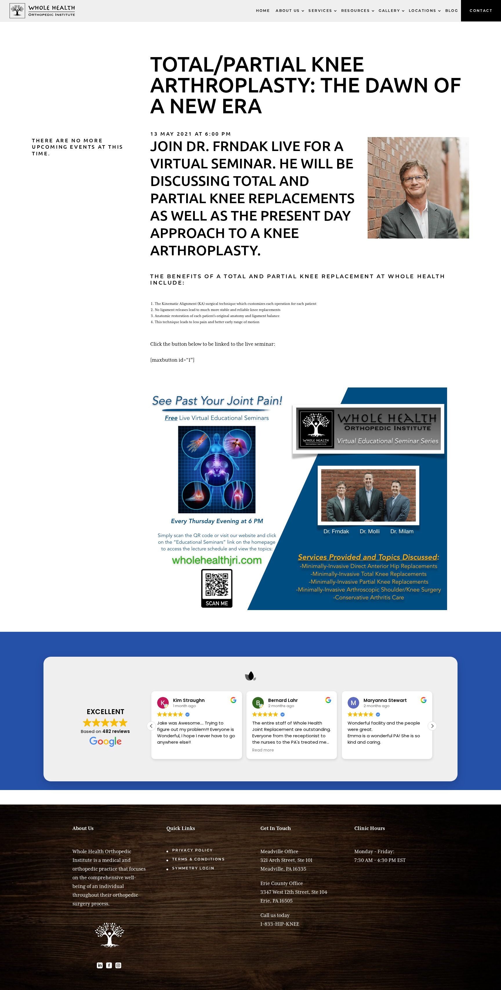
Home (263, 10)
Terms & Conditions (198, 859)
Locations (423, 10)
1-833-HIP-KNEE (279, 924)
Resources (355, 10)
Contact (481, 10)
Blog (451, 10)
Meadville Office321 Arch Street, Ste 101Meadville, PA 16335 (286, 860)
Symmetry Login (193, 868)
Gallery (389, 10)
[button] (432, 726)
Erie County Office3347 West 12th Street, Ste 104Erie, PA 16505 (293, 892)
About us (288, 10)
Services (320, 10)
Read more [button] (263, 750)
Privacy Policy (192, 850)
